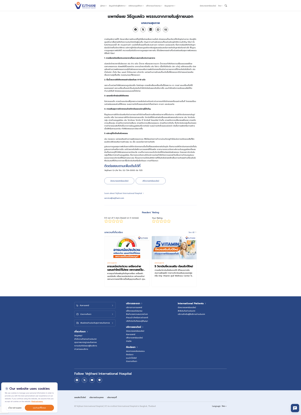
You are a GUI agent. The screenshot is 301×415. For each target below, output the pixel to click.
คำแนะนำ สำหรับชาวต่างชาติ (137, 317)
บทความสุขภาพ (112, 263)
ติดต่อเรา (129, 354)
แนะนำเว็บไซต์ (131, 358)
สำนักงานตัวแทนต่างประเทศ (85, 339)
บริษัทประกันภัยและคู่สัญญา (137, 321)
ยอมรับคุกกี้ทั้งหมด (39, 408)
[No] (55, 383)
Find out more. (37, 401)
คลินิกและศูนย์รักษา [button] (135, 6)
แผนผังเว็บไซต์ (80, 397)
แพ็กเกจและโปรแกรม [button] (153, 6)
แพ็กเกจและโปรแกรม (134, 311)
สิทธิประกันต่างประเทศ (186, 311)
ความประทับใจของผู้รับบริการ (85, 345)
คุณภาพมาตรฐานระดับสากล (85, 342)
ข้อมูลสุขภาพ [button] (169, 6)
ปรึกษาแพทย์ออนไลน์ (150, 181)
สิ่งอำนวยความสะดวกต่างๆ (137, 314)
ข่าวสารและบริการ (81, 349)
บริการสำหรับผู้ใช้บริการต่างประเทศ (191, 314)
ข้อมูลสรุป (78, 335)
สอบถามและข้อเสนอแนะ (135, 351)
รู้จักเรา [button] (102, 6)
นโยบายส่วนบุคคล (96, 397)
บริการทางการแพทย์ (134, 307)
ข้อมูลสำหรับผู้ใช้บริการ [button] (117, 6)
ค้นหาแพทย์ (130, 334)
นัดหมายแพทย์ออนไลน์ (208, 6)
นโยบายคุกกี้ (112, 397)
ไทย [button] (219, 6)
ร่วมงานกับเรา (131, 361)
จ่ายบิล (128, 341)
